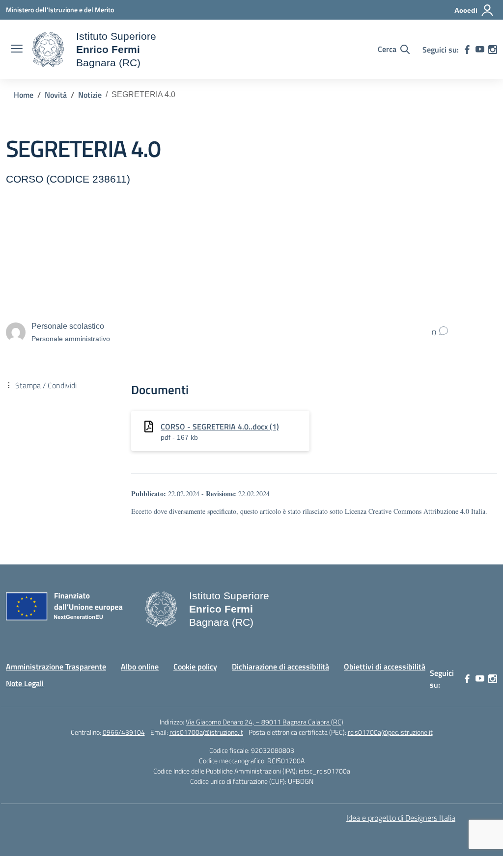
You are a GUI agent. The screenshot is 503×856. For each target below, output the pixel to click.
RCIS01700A (286, 760)
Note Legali (25, 683)
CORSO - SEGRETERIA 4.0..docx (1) (220, 426)
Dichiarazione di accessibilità (280, 666)
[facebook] (467, 49)
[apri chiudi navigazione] (17, 49)
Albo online (140, 666)
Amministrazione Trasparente (56, 666)
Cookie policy (195, 666)
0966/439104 (124, 732)
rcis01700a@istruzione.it (206, 732)
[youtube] (479, 49)
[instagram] (492, 49)
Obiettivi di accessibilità (384, 666)
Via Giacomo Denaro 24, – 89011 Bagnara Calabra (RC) (264, 722)
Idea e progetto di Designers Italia (400, 818)
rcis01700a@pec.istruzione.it (390, 732)
